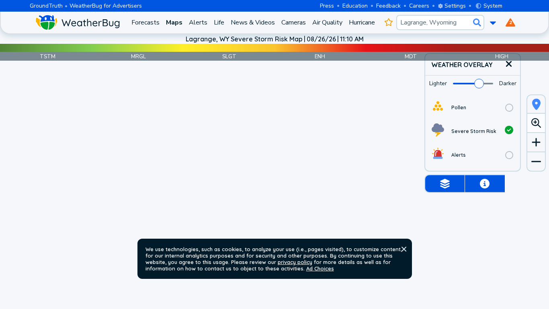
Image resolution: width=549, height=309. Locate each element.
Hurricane (362, 22)
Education (355, 6)
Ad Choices (320, 268)
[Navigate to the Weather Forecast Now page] (77, 22)
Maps (174, 22)
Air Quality (327, 22)
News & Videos (253, 22)
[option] (472, 107)
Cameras (293, 22)
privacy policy (295, 262)
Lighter (438, 83)
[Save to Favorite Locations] (388, 22)
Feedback (388, 6)
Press (327, 6)
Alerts (198, 22)
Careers (419, 6)
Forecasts (145, 22)
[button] (404, 249)
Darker (507, 83)
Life (219, 22)
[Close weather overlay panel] (509, 64)
